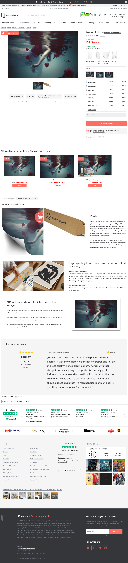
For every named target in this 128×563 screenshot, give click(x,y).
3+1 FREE (7, 8)
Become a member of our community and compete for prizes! (32, 489)
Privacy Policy (7, 473)
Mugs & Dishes (77, 23)
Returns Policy (7, 469)
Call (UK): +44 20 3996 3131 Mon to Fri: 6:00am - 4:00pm (116, 16)
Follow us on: (92, 444)
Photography (50, 23)
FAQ (4, 455)
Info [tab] (34, 198)
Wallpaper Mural (106, 62)
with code (96, 42)
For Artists (33, 462)
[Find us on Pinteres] (99, 548)
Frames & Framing (26, 5)
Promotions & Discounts (79, 5)
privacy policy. (106, 535)
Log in (115, 5)
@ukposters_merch (98, 449)
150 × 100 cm (92, 105)
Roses (27, 401)
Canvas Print (98, 62)
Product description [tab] (8, 199)
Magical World (16, 401)
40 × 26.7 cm (92, 82)
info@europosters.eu (28, 548)
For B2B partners (35, 473)
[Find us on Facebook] (93, 548)
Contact (5, 452)
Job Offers (33, 452)
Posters (63, 23)
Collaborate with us (36, 459)
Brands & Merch (8, 23)
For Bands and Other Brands (39, 469)
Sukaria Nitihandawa (112, 32)
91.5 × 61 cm (92, 94)
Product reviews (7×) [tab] (24, 198)
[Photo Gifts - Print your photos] (95, 15)
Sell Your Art (61, 5)
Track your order (8, 448)
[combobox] (53, 15)
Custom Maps (45, 5)
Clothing (91, 23)
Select (19, 185)
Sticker (114, 61)
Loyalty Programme (98, 131)
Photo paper (90, 61)
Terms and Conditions (10, 466)
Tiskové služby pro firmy (38, 476)
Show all (26, 367)
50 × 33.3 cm (92, 86)
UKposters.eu (13, 15)
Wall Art (37, 23)
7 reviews (102, 36)
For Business (120, 23)
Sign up (116, 531)
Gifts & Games (104, 23)
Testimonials (34, 448)
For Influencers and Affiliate (39, 466)
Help (3, 5)
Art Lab (68, 5)
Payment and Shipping (12, 5)
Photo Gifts (36, 5)
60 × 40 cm (91, 90)
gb (124, 5)
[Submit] (28, 15)
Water (4, 401)
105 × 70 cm (92, 98)
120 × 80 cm (92, 102)
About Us (6, 459)
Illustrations (24, 23)
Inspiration (53, 5)
